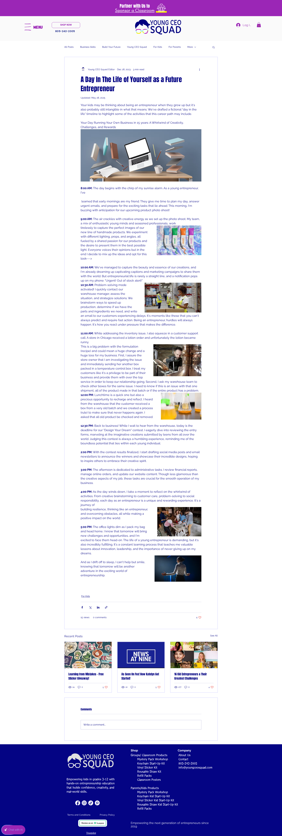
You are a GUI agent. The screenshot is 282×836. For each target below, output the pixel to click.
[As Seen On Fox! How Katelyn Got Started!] (141, 655)
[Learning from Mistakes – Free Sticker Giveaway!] (88, 655)
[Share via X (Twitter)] (90, 607)
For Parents (175, 47)
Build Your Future (111, 47)
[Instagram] (84, 802)
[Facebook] (77, 802)
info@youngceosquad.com (195, 767)
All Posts (69, 47)
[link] (259, 24)
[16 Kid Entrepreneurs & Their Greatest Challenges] (194, 655)
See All (214, 635)
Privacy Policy (107, 815)
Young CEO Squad (137, 47)
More (190, 47)
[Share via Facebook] (82, 607)
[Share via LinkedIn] (98, 607)
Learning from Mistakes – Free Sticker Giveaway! (86, 676)
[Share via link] (106, 607)
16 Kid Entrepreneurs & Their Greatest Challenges (190, 676)
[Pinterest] (97, 802)
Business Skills (88, 47)
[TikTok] (90, 802)
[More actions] (199, 69)
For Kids (157, 47)
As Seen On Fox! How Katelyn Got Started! (140, 676)
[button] (27, 27)
